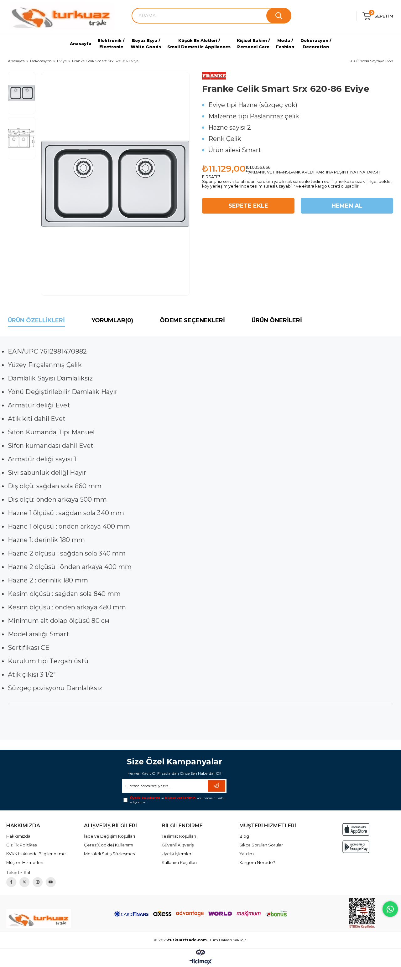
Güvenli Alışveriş (178, 844)
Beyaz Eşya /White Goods (146, 43)
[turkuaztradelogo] (38, 918)
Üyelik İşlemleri (177, 853)
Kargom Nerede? (257, 862)
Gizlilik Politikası (22, 844)
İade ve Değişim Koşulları (109, 836)
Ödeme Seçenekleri (192, 320)
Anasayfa (80, 43)
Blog (244, 836)
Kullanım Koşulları (179, 862)
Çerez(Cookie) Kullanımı (108, 844)
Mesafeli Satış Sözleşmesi (110, 853)
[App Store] (356, 829)
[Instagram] (38, 882)
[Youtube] (51, 882)
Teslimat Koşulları (179, 836)
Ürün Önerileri (277, 320)
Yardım (246, 853)
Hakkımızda (18, 836)
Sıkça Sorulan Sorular (261, 844)
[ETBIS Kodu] (362, 913)
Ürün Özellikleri (36, 320)
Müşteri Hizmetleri (24, 862)
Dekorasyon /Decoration (315, 43)
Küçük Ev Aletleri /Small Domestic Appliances (199, 43)
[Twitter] (24, 882)
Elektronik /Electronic (111, 43)
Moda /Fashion (285, 43)
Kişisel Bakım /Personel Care (253, 43)
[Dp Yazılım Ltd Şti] (200, 952)
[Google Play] (356, 846)
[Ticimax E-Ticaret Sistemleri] (201, 962)
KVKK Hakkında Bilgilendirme (36, 853)
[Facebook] (11, 882)
